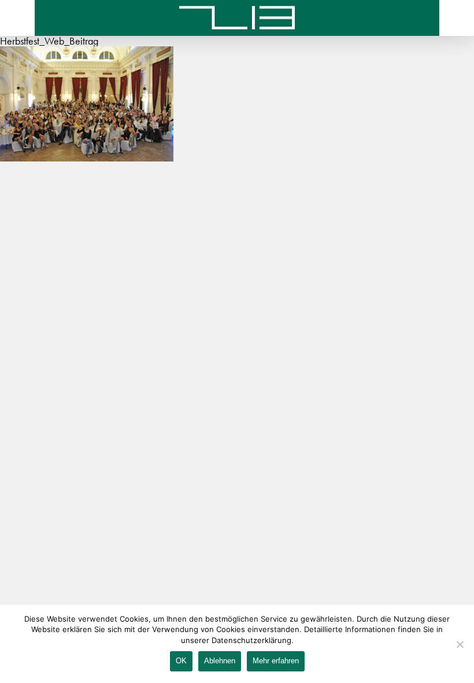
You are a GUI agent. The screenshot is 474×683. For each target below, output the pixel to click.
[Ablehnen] (459, 644)
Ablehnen (219, 660)
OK (181, 660)
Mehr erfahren (276, 660)
